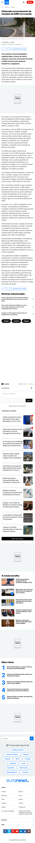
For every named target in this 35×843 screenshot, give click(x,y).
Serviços (4, 820)
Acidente (7, 759)
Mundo (13, 7)
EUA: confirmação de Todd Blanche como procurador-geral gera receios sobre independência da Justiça (14, 306)
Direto (30, 2)
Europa (3, 791)
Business (4, 795)
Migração (13, 763)
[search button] (32, 738)
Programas (22, 807)
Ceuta (23, 763)
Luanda (16, 321)
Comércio (25, 772)
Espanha (26, 754)
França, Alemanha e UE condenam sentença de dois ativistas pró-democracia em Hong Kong (14, 299)
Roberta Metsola (11, 772)
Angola (26, 321)
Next (2, 799)
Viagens (3, 803)
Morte (18, 759)
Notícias (7, 7)
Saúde (21, 799)
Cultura (21, 803)
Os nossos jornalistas (7, 811)
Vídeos (3, 807)
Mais (2, 824)
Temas (3, 787)
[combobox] (17, 738)
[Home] (2, 7)
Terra (20, 795)
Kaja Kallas (10, 768)
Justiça (6, 321)
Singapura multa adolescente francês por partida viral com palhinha (14, 313)
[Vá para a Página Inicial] (6, 2)
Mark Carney (24, 768)
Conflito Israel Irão (17, 750)
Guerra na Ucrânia (12, 754)
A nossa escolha (10, 575)
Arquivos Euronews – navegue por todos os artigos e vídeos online (25, 812)
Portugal (27, 759)
